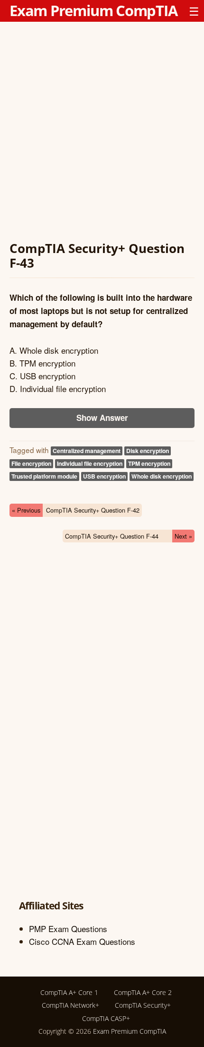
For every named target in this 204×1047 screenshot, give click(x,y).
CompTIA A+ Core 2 (143, 992)
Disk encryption (147, 450)
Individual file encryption (89, 463)
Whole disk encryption (161, 476)
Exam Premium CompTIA (93, 10)
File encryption (31, 463)
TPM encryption (149, 463)
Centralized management (87, 450)
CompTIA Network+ (70, 1005)
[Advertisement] (102, 133)
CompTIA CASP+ (106, 1018)
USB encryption (104, 476)
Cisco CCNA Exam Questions (82, 941)
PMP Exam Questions (68, 928)
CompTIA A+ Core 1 (69, 992)
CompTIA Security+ (143, 1005)
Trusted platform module (44, 476)
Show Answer (102, 417)
